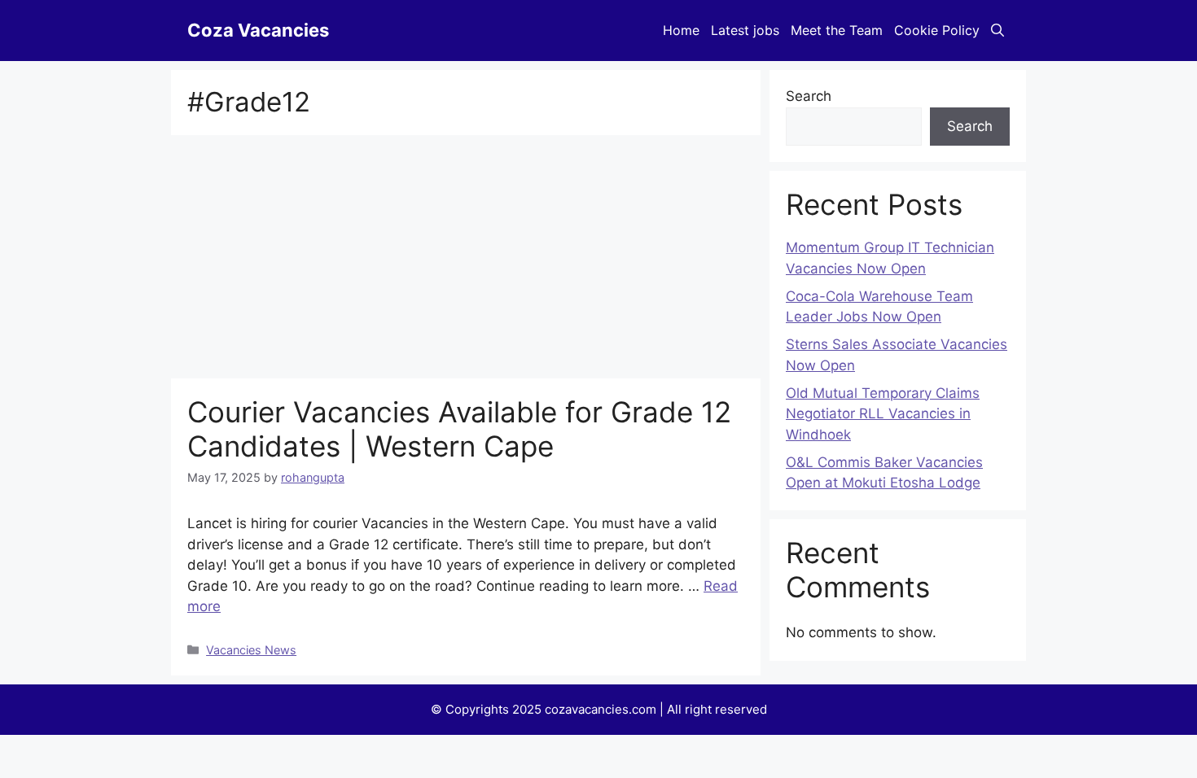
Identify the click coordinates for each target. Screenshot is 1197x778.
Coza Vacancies (258, 30)
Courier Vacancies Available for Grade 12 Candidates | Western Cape (459, 429)
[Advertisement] (466, 258)
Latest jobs (745, 30)
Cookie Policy (937, 30)
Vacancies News (251, 650)
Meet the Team (837, 30)
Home (681, 30)
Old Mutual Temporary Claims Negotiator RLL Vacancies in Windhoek (883, 414)
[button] (997, 30)
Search (808, 96)
